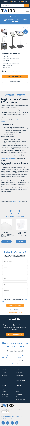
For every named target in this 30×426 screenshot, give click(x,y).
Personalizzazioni (19, 375)
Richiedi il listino (5, 394)
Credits (11, 418)
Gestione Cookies (4, 413)
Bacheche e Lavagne (14, 16)
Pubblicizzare (19, 394)
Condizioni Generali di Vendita (8, 416)
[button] (23, 27)
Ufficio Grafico (19, 372)
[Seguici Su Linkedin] (7, 423)
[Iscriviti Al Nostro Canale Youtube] (16, 423)
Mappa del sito (5, 396)
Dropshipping (19, 377)
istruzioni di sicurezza (16, 201)
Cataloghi (4, 391)
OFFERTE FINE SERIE (21, 399)
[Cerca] (26, 5)
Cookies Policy (4, 418)
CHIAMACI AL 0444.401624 (16, 312)
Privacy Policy (19, 416)
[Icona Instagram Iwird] (3, 423)
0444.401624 (6, 1)
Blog (3, 389)
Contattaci (4, 375)
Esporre (17, 389)
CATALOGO (25, 1)
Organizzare (18, 396)
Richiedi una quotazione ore (8, 158)
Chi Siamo (4, 372)
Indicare (18, 391)
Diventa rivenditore (20, 380)
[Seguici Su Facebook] (12, 423)
